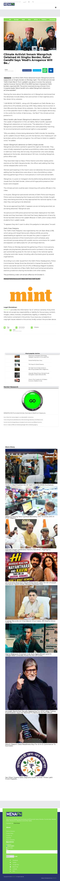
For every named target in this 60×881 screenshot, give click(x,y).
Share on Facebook (27, 70)
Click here (17, 823)
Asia (29, 19)
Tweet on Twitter (37, 70)
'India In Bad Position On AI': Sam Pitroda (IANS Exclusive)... (29, 485)
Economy (52, 19)
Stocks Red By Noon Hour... (36, 360)
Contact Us (9, 835)
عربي (24, 2)
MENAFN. (14, 876)
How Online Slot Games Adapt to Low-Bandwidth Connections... (19, 417)
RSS (13, 871)
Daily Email (15, 866)
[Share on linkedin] (50, 70)
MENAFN (7, 78)
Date (6, 69)
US (8, 19)
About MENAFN (10, 840)
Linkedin (14, 869)
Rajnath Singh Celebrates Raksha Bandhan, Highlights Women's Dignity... (27, 550)
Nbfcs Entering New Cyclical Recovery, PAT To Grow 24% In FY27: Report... (29, 517)
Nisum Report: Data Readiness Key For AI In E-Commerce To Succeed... (30, 745)
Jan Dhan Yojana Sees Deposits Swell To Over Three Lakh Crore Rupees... (29, 778)
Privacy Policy (9, 833)
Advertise (8, 837)
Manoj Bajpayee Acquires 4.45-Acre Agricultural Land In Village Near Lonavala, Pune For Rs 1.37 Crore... (28, 654)
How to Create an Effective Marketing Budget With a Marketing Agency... (21, 424)
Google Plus (15, 864)
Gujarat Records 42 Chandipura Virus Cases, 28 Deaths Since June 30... (30, 621)
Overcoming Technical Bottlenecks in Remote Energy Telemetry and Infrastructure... (24, 419)
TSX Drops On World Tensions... (36, 364)
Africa (35, 19)
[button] (28, 2)
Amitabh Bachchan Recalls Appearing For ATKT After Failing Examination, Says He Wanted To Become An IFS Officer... (30, 712)
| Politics (43, 19)
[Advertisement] (30, 13)
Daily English (10, 846)
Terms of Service (10, 831)
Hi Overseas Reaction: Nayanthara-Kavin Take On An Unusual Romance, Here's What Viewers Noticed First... (30, 583)
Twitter (14, 862)
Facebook (15, 860)
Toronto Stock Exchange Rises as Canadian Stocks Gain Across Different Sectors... (23, 422)
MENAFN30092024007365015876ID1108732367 (22, 279)
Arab (23, 19)
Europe (16, 19)
